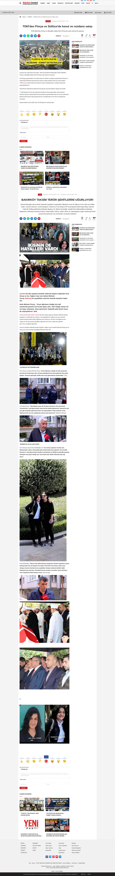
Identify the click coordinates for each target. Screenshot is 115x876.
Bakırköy (28, 298)
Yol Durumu (74, 863)
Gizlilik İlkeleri (81, 863)
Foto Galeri (89, 12)
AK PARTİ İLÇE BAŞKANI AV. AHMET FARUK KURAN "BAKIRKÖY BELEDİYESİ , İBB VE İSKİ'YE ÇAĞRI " (56, 814)
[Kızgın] (46, 111)
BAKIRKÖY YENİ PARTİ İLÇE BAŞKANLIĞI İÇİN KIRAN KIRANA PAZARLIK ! (31, 835)
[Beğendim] (22, 111)
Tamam (88, 874)
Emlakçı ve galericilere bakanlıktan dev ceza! (56, 188)
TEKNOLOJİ (60, 3)
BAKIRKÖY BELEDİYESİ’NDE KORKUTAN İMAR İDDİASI (30, 167)
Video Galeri (79, 12)
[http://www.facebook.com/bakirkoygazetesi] (47, 857)
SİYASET (23, 850)
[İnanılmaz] (58, 111)
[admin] (60, 857)
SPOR (82, 3)
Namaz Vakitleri (75, 852)
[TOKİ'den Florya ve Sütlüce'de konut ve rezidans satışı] (44, 54)
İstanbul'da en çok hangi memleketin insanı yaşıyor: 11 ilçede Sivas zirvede (31, 188)
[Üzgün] (64, 111)
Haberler (24, 16)
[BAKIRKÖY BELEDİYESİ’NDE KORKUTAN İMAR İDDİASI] (32, 157)
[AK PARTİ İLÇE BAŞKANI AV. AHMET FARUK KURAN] (57, 804)
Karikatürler (61, 852)
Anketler (74, 843)
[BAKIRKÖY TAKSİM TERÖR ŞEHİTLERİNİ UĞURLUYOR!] (44, 237)
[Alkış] (28, 111)
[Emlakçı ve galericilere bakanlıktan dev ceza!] (57, 178)
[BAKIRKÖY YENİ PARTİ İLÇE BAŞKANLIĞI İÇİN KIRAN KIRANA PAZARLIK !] (32, 825)
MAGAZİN (77, 3)
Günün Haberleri (63, 845)
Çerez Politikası (66, 863)
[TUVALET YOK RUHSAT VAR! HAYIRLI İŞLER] (32, 804)
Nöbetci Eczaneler (76, 850)
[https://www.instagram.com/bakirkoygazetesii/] (53, 857)
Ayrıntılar (83, 874)
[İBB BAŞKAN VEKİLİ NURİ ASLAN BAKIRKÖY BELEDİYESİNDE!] (57, 157)
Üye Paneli (108, 12)
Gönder (24, 141)
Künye (33, 863)
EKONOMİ (35, 843)
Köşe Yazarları (49, 848)
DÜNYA (22, 843)
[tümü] (92, 3)
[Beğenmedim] (40, 111)
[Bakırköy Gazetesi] (30, 3)
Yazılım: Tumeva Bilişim (57, 871)
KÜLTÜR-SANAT (69, 3)
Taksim (24, 324)
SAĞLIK (88, 3)
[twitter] (24, 35)
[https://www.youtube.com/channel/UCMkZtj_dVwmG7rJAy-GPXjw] (57, 857)
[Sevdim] (34, 111)
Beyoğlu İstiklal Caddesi (32, 315)
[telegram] (31, 35)
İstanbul (25, 83)
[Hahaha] (52, 111)
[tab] (24, 122)
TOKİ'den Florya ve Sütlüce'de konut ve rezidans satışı (45, 16)
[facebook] (21, 35)
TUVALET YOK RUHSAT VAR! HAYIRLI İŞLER (30, 814)
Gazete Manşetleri (76, 848)
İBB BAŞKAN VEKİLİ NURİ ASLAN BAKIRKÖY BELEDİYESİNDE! (56, 167)
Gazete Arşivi (62, 850)
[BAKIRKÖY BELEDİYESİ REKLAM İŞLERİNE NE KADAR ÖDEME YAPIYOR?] (57, 825)
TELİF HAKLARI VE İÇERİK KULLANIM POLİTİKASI (49, 863)
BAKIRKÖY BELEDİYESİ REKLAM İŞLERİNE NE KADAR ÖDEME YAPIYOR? (56, 835)
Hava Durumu (75, 845)
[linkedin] (35, 35)
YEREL (48, 3)
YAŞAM (54, 3)
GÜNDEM (42, 3)
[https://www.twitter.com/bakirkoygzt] (50, 857)
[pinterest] (39, 35)
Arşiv (60, 848)
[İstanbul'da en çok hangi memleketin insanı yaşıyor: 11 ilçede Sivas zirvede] (32, 178)
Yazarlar (99, 12)
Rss (30, 863)
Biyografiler (48, 850)
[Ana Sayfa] (20, 17)
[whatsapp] (28, 35)
